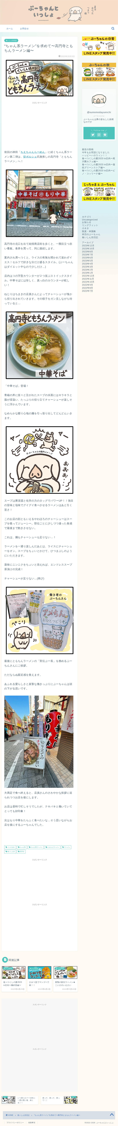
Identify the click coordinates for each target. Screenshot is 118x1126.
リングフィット (90, 225)
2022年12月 (88, 276)
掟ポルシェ (30, 156)
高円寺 (21, 851)
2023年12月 (88, 245)
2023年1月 (87, 273)
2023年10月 (88, 248)
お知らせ (86, 222)
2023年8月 (87, 251)
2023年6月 (87, 257)
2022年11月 (88, 279)
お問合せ (24, 28)
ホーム (9, 28)
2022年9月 (87, 285)
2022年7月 (87, 291)
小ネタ (85, 228)
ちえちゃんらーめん (33, 152)
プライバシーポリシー (15, 1122)
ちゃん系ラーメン (36, 847)
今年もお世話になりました (96, 152)
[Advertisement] (39, 125)
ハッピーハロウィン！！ (94, 155)
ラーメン (67, 847)
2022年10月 (88, 282)
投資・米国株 (89, 231)
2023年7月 (87, 254)
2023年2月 (87, 269)
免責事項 (31, 1122)
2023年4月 (87, 263)
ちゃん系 (22, 847)
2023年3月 (87, 266)
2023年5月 (87, 260)
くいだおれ (11, 847)
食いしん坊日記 (11, 40)
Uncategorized (90, 219)
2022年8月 (87, 288)
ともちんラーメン (53, 847)
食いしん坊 (11, 851)
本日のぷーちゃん (91, 234)
